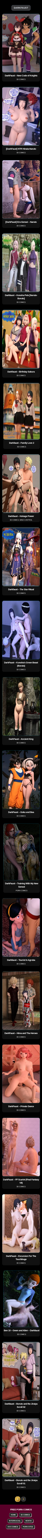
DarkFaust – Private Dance (21, 1106)
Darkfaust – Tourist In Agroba (21, 960)
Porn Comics (21, 890)
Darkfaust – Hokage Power (21, 516)
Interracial (15, 1521)
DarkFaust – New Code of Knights (21, 75)
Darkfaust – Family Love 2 (21, 443)
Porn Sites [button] (28, 1527)
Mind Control (26, 520)
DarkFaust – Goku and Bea (21, 812)
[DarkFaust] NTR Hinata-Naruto (21, 148)
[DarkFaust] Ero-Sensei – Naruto (21, 222)
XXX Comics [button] (13, 1527)
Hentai (28, 1521)
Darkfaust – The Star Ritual (21, 589)
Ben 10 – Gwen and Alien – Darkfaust (21, 1330)
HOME (13, 1515)
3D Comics (20, 79)
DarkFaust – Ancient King (21, 739)
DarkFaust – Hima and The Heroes (21, 1033)
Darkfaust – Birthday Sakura (21, 371)
